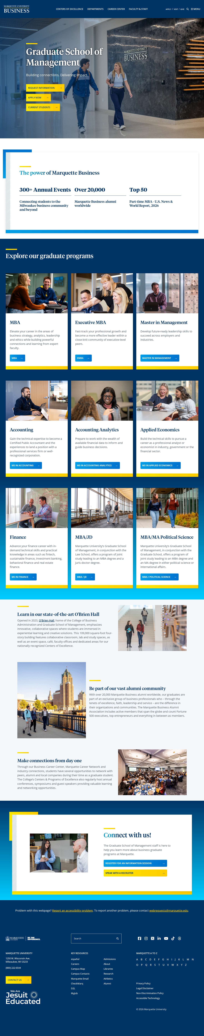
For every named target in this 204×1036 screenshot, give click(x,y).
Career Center (116, 9)
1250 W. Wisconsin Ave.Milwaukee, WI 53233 (18, 960)
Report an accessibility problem (72, 910)
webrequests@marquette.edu (168, 910)
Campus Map (78, 968)
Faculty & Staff (138, 9)
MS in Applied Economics (157, 465)
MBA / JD (82, 576)
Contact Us (15, 979)
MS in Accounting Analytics (94, 465)
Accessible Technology (148, 998)
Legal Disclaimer (144, 988)
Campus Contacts (80, 973)
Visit (176, 9)
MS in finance (20, 576)
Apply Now (34, 97)
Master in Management (156, 358)
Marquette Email (80, 978)
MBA (14, 358)
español (75, 959)
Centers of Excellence (69, 9)
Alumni (107, 983)
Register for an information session (128, 863)
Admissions (110, 959)
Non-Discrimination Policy (149, 993)
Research (108, 973)
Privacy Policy (143, 983)
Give (182, 9)
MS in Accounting (23, 465)
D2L (73, 988)
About (107, 963)
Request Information (41, 87)
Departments (95, 9)
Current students (39, 107)
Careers (75, 963)
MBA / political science (156, 576)
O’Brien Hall (46, 620)
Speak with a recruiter (119, 873)
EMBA (80, 358)
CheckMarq (77, 983)
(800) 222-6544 (13, 967)
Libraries (108, 968)
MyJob (74, 993)
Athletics (108, 978)
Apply (168, 9)
